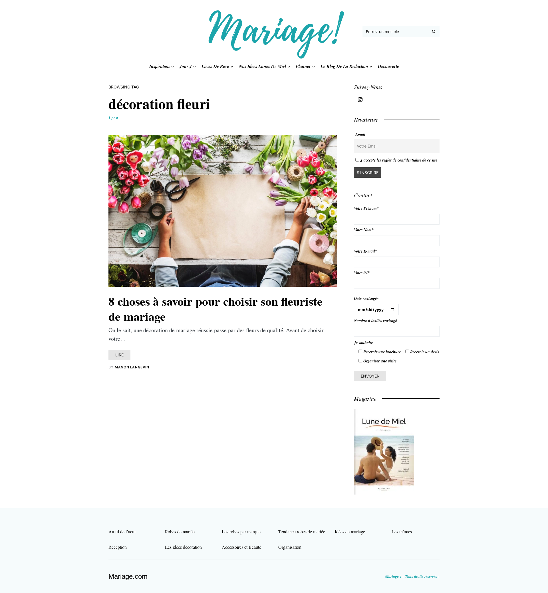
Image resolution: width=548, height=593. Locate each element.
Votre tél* (362, 272)
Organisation (289, 547)
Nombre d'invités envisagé (375, 320)
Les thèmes (402, 531)
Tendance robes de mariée (301, 531)
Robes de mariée (180, 531)
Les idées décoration (183, 547)
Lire (119, 354)
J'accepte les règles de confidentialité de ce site (398, 160)
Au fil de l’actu (122, 531)
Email (360, 134)
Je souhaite (363, 343)
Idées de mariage (350, 531)
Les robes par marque (241, 531)
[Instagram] (360, 99)
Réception (117, 547)
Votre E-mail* (365, 251)
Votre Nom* (364, 230)
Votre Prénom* (366, 208)
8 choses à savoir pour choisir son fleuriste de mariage (215, 308)
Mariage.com (128, 576)
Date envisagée (366, 298)
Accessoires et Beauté (241, 547)
